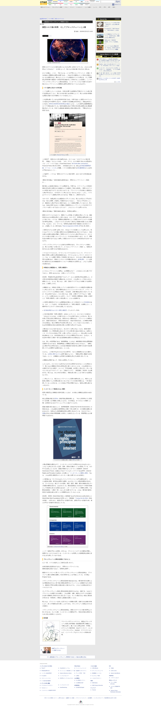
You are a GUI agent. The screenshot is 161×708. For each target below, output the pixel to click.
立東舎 (77, 675)
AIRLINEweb (95, 668)
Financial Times (60, 154)
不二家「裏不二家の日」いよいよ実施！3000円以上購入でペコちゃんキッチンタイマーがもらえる (109, 74)
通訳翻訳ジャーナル (96, 673)
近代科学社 (76, 685)
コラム (66, 7)
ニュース (95, 7)
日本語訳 (86, 302)
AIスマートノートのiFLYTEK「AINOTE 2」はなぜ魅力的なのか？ (112, 24)
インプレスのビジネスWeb (46, 666)
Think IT (43, 668)
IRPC (74, 460)
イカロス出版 (94, 666)
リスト (50, 35)
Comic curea (114, 670)
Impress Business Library (66, 673)
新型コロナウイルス (45, 7)
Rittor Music (77, 666)
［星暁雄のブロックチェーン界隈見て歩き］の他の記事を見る (67, 657)
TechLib (94, 690)
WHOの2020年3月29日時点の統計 (59, 104)
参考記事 (81, 259)
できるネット (45, 687)
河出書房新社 (81, 168)
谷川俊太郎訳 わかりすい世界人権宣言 (55, 310)
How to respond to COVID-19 (71, 226)
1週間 (111, 56)
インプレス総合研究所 (47, 673)
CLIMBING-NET (79, 682)
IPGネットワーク (113, 680)
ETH (105, 7)
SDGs (56, 398)
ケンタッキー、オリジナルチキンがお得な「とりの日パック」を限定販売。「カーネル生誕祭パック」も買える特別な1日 (109, 69)
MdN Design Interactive (97, 685)
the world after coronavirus (80, 163)
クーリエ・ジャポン (51, 168)
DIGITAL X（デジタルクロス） (67, 678)
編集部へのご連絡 (70, 698)
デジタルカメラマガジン (47, 685)
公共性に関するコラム (54, 354)
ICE (110, 666)
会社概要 (90, 698)
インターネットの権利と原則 (79, 473)
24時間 (105, 56)
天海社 (112, 668)
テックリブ (93, 687)
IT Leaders (44, 675)
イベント (72, 7)
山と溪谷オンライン (80, 680)
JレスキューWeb (96, 675)
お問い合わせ (61, 698)
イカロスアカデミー (96, 678)
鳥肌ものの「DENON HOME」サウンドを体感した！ (111, 41)
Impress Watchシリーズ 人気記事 (109, 54)
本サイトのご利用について (51, 698)
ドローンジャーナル (46, 678)
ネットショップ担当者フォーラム (67, 670)
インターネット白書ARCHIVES (49, 690)
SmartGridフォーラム (65, 668)
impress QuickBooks (115, 673)
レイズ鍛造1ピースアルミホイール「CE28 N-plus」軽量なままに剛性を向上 (111, 35)
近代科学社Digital (80, 687)
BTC (100, 7)
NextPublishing (63, 687)
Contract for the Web (82, 498)
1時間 (99, 56)
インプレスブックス (64, 685)
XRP (109, 7)
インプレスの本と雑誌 (45, 683)
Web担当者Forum (46, 670)
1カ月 (118, 56)
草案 (43, 413)
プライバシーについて (81, 698)
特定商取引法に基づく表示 (110, 698)
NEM (114, 7)
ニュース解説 (88, 7)
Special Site (103, 19)
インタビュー (79, 7)
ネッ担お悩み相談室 (46, 680)
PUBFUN (111, 675)
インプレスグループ (98, 698)
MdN (92, 680)
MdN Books (95, 682)
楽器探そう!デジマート (81, 670)
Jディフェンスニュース (97, 670)
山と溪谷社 (76, 678)
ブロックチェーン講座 (57, 7)
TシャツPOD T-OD (80, 673)
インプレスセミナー (64, 675)
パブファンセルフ (115, 677)
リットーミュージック (81, 668)
